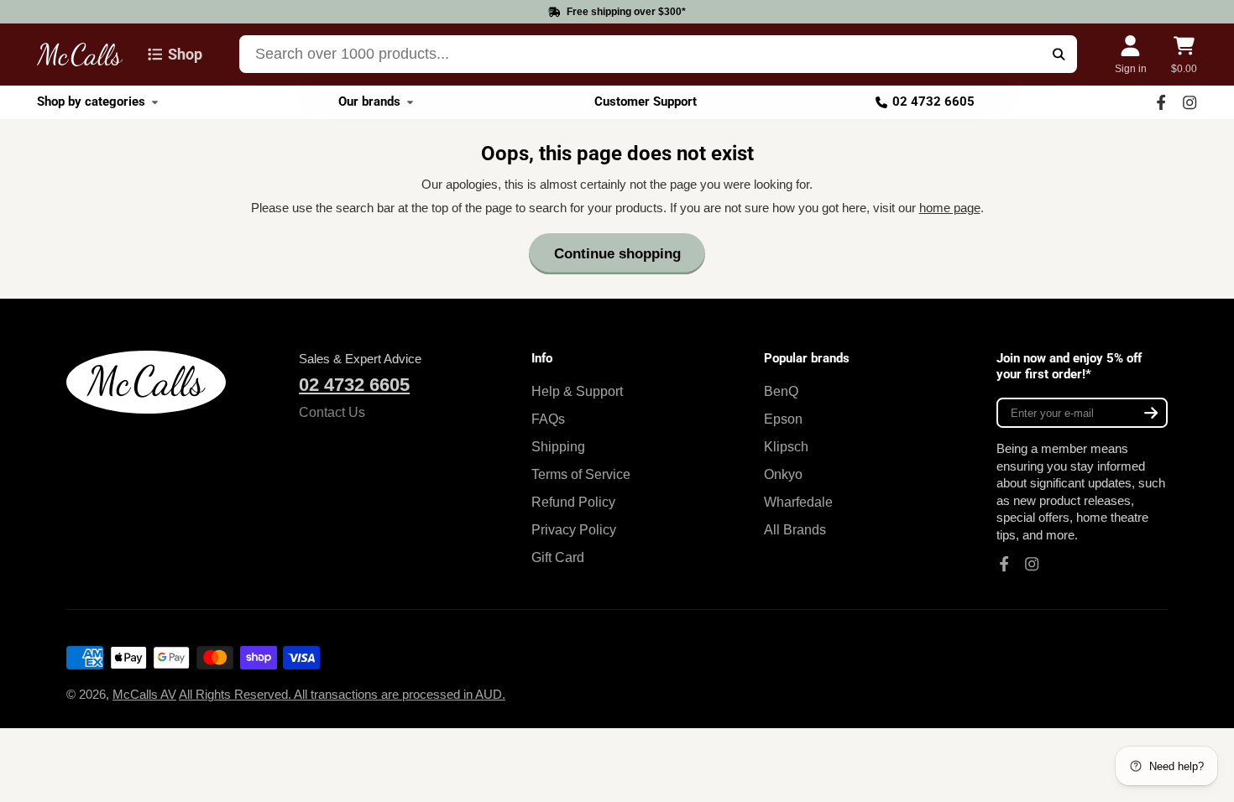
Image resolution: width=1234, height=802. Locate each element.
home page (949, 208)
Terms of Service (580, 474)
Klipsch (786, 446)
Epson (783, 418)
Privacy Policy (573, 529)
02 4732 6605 (933, 101)
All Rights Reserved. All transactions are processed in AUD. (342, 694)
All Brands (795, 529)
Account (1131, 54)
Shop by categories (91, 101)
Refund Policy (573, 501)
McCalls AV (144, 694)
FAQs (548, 418)
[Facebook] (1161, 102)
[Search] (1059, 54)
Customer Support (645, 101)
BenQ (781, 390)
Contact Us (332, 411)
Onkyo (783, 474)
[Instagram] (1189, 102)
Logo (80, 54)
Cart (1184, 54)
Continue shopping (617, 254)
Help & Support (577, 390)
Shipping (558, 446)
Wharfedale (798, 501)
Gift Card (557, 557)
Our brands (369, 101)
